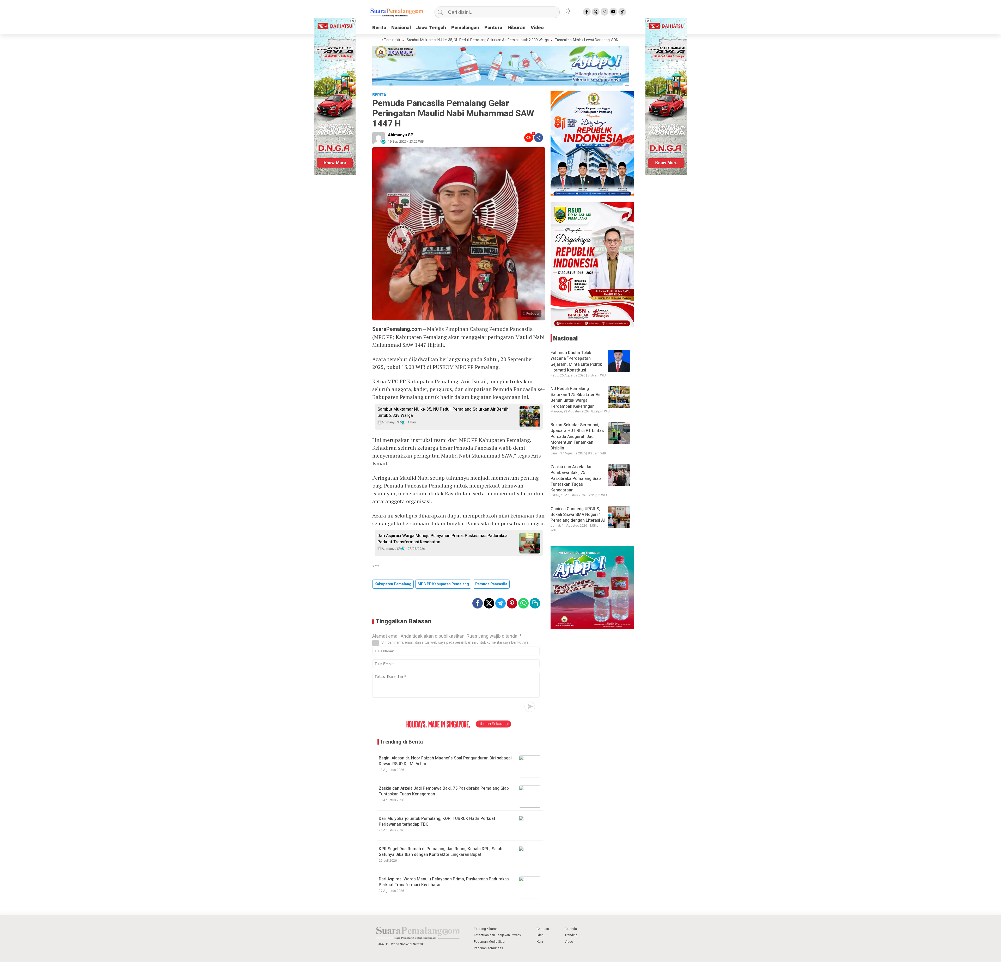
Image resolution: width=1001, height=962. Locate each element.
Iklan (540, 935)
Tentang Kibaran (486, 929)
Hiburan (517, 27)
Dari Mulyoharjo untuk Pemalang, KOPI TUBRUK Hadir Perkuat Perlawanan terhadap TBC (437, 821)
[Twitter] (596, 12)
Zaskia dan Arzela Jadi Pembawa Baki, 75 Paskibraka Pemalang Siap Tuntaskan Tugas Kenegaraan (444, 791)
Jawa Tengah (431, 27)
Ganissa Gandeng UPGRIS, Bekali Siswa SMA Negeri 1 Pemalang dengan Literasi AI (578, 515)
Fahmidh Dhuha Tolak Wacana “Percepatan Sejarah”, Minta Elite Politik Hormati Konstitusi (576, 361)
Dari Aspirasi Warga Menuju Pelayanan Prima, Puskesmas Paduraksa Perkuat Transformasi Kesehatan (442, 539)
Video (537, 27)
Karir (540, 941)
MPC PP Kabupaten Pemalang (443, 584)
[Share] (538, 137)
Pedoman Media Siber (489, 941)
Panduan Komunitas (488, 948)
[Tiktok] (622, 12)
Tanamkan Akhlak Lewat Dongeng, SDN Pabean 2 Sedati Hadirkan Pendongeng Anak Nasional (579, 40)
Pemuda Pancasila (491, 584)
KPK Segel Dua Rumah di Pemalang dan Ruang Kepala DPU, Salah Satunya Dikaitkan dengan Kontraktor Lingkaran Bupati (440, 852)
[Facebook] (587, 12)
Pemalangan (465, 27)
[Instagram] (604, 12)
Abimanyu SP (400, 135)
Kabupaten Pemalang (393, 584)
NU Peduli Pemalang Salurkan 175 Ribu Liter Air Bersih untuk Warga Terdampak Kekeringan (576, 397)
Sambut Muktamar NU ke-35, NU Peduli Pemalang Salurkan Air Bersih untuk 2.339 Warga (427, 40)
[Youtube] (613, 12)
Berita (379, 27)
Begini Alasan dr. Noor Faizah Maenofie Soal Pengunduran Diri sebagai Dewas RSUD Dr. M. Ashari (445, 761)
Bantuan (543, 929)
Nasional (401, 27)
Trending (571, 935)
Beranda (571, 929)
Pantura (493, 27)
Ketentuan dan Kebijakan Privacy (497, 935)
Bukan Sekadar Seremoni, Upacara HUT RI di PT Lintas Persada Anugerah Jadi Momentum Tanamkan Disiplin (577, 437)
